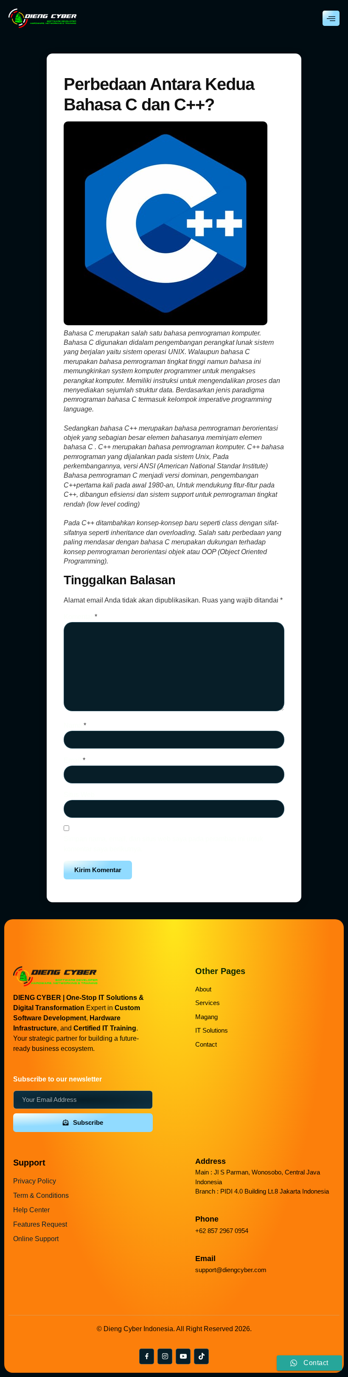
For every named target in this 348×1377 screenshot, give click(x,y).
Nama (75, 725)
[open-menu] (331, 18)
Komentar (80, 616)
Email (74, 760)
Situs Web (79, 794)
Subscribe (88, 1122)
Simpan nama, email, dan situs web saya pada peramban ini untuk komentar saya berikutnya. (163, 844)
